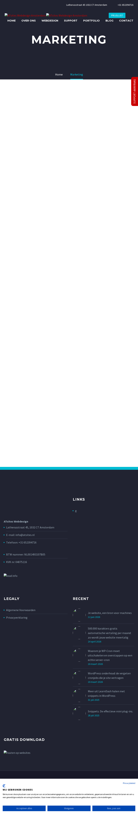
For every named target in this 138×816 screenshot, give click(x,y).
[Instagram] (11, 4)
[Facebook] (5, 4)
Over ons (28, 20)
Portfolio (91, 20)
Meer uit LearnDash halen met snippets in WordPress (106, 693)
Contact (126, 20)
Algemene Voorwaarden (20, 610)
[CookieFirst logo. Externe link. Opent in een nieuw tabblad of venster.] (4, 785)
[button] (130, 15)
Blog (109, 20)
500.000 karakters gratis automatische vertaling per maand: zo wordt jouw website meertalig (109, 633)
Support (70, 20)
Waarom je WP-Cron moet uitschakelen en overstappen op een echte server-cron (110, 655)
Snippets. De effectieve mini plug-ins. (110, 711)
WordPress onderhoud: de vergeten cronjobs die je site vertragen (109, 675)
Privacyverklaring (16, 617)
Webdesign (50, 20)
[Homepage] (46, 15)
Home (11, 20)
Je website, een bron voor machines (110, 613)
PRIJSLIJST (117, 15)
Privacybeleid (129, 783)
